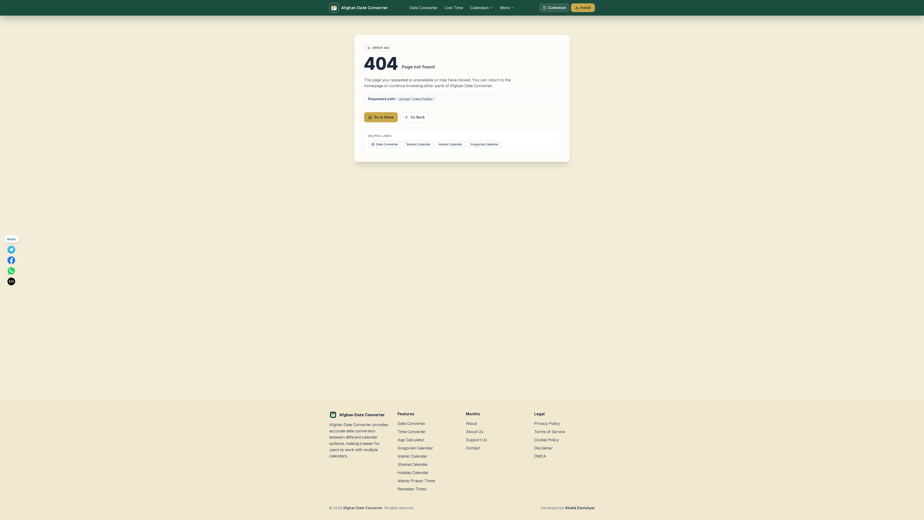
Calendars (479, 7)
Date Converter (387, 144)
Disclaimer (543, 448)
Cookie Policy (546, 439)
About (471, 423)
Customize (557, 8)
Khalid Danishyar (580, 508)
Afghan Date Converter (363, 508)
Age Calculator (411, 439)
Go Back (418, 117)
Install (585, 8)
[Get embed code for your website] (11, 281)
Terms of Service (549, 431)
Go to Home (384, 117)
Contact (473, 448)
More (505, 7)
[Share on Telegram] (11, 250)
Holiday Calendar (413, 472)
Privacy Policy (547, 423)
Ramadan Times (412, 489)
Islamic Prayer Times (416, 480)
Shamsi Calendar (418, 144)
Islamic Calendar (450, 144)
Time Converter (412, 431)
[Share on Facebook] (11, 260)
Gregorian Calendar (484, 144)
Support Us (476, 439)
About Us (474, 431)
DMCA (540, 456)
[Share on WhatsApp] (11, 271)
